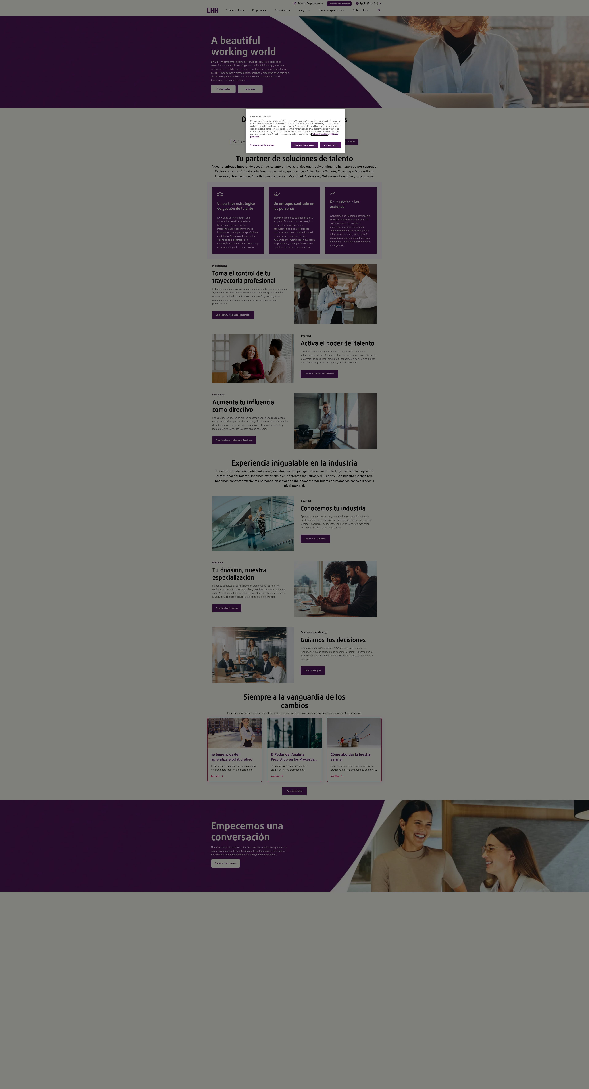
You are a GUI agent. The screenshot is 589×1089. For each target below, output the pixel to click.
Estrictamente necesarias (305, 145)
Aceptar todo (330, 145)
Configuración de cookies (262, 145)
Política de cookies (320, 134)
